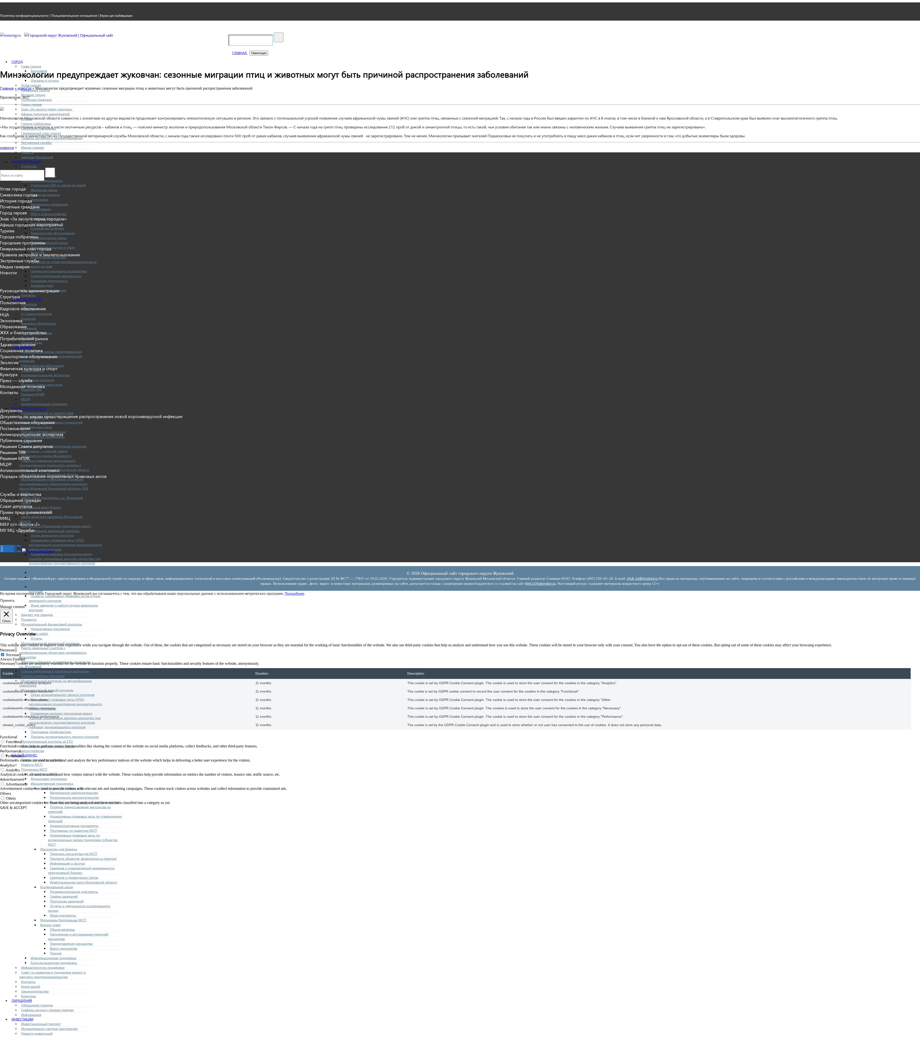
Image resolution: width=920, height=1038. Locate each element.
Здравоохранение (17, 344)
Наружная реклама (45, 194)
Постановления (15, 428)
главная (239, 53)
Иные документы (63, 915)
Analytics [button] (7, 765)
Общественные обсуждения (27, 422)
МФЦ (5, 518)
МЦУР (25, 399)
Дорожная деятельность (49, 280)
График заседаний (64, 896)
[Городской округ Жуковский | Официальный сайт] (68, 35)
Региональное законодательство (74, 797)
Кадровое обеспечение (38, 323)
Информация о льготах (67, 863)
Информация (31, 1014)
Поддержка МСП (34, 769)
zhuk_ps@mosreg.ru (642, 578)
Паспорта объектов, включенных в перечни (83, 858)
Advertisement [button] (12, 779)
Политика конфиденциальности (24, 15)
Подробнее (294, 593)
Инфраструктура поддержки (42, 967)
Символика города (18, 195)
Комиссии (28, 318)
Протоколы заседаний (67, 901)
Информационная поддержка (53, 958)
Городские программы (23, 243)
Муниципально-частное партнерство (49, 1028)
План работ (39, 633)
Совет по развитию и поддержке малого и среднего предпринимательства (52, 974)
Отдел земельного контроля (52, 535)
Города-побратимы (36, 123)
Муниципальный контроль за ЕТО (47, 741)
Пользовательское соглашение (74, 15)
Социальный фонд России (41, 507)
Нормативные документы (50, 628)
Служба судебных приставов (42, 676)
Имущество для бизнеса (58, 849)
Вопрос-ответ (50, 925)
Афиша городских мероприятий (45, 114)
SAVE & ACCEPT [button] (13, 807)
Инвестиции (22, 1019)
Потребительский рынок (49, 242)
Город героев (31, 104)
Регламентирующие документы (74, 891)
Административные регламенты (74, 825)
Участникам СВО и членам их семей (58, 185)
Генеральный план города (25, 249)
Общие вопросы (62, 929)
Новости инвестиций (36, 1033)
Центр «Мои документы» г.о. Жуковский (52, 497)
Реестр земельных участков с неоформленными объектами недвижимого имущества (52, 652)
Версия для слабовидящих (116, 15)
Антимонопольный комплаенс (44, 403)
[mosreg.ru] (11, 35)
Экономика (39, 199)
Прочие (56, 953)
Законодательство (35, 991)
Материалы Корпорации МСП (63, 920)
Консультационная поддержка (54, 962)
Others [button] (5, 793)
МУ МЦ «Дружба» (17, 530)
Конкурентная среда (36, 427)
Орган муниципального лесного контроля (62, 694)
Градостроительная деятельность (56, 276)
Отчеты (36, 638)
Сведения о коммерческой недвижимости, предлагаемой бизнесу (81, 870)
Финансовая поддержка (49, 778)
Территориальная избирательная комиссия (53, 446)
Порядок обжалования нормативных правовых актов (53, 476)
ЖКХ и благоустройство (48, 214)
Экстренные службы (36, 142)
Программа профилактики (51, 572)
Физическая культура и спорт (53, 247)
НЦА (4, 314)
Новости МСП (31, 764)
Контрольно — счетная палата (44, 451)
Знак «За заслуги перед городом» (46, 109)
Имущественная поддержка (52, 783)
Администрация (26, 161)
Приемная (29, 328)
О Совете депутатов (36, 313)
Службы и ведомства (20, 494)
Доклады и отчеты (45, 80)
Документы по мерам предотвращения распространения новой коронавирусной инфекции (91, 416)
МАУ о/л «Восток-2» (20, 524)
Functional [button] (8, 736)
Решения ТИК (13, 452)
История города (33, 94)
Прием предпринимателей (26, 512)
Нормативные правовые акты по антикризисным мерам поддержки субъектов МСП (82, 840)
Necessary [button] (8, 649)
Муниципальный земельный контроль (50, 530)
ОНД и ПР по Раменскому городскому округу (56, 526)
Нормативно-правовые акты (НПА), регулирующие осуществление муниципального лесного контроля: (65, 704)
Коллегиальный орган (56, 887)
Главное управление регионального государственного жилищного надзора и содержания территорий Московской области (54, 465)
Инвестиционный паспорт (41, 1023)
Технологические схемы (49, 237)
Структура (29, 166)
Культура (8, 374)
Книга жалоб (30, 986)
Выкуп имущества (63, 948)
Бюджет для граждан (37, 614)
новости (7, 147)
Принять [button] (7, 600)
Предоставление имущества (71, 943)
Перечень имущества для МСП (73, 853)
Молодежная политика (22, 386)
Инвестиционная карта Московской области (83, 882)
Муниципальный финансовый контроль (51, 624)
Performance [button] (10, 750)
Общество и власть (29, 408)
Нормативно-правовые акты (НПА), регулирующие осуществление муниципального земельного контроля (65, 544)
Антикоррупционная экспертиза (45, 375)
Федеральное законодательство (74, 792)
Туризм (7, 231)
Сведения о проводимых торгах (74, 877)
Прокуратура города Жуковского (46, 455)
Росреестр (28, 619)
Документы (11, 410)
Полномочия (13, 302)
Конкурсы (28, 996)
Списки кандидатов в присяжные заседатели (55, 671)
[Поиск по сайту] (278, 37)
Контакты (28, 295)
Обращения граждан (37, 1005)
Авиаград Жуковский (37, 157)
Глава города (31, 66)
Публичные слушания (37, 380)
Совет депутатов (26, 299)
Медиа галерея (32, 147)
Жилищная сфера (44, 190)
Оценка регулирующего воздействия (59, 271)
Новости (27, 152)
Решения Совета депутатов (26, 446)
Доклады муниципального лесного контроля (65, 736)
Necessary (13, 655)
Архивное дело (42, 285)
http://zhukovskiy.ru (540, 583)
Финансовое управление (49, 204)
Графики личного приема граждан (47, 1010)
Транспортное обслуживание (53, 233)
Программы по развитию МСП (73, 830)
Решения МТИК (33, 394)
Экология (9, 362)
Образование (41, 209)
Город (17, 61)
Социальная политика (47, 228)
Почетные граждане (36, 99)
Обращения (22, 1000)
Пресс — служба (16, 380)
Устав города (31, 85)
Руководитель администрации (29, 290)
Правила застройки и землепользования (40, 255)
